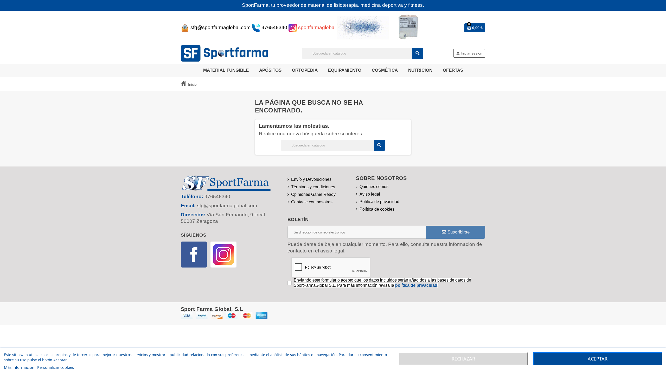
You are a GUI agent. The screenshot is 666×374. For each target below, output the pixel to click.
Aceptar (597, 359)
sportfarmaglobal (316, 27)
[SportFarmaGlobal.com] (226, 53)
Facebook (194, 255)
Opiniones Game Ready (313, 194)
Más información (19, 367)
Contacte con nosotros (311, 202)
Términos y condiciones (313, 187)
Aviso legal (370, 194)
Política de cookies (377, 209)
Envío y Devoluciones (311, 179)
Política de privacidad (379, 201)
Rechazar (463, 359)
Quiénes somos (374, 186)
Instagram (223, 255)
